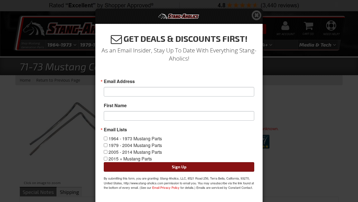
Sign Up (179, 166)
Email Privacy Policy (166, 187)
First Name (115, 105)
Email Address (119, 81)
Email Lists (115, 129)
